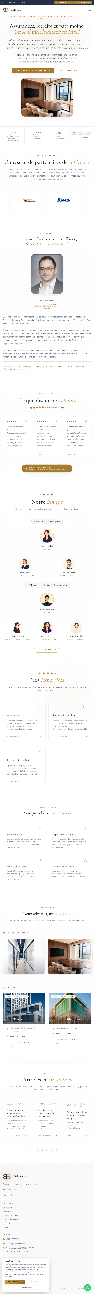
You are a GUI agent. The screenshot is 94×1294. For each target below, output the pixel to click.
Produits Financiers (10, 1219)
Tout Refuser (36, 1282)
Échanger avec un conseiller (31, 70)
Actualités (7, 1223)
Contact (6, 1227)
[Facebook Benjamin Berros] (11, 1194)
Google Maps (27, 1042)
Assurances (7, 1212)
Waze (9, 1046)
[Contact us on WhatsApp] (87, 1287)
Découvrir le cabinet (69, 70)
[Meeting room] (55, 956)
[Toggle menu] (89, 9)
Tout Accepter (14, 1282)
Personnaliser (27, 1287)
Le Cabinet (7, 1208)
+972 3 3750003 (17, 1036)
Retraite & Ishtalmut (10, 1216)
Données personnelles (64, 1288)
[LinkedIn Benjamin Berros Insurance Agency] (5, 1194)
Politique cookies (84, 1288)
